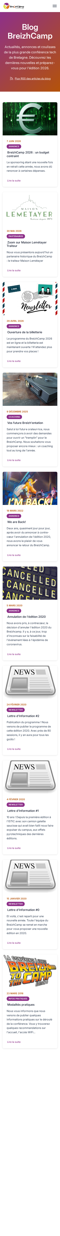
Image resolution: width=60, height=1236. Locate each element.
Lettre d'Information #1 (23, 810)
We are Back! (16, 522)
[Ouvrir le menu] (54, 6)
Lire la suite (13, 180)
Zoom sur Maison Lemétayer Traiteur (27, 243)
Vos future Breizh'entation (25, 423)
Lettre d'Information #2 (23, 716)
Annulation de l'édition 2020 (26, 616)
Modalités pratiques (20, 1004)
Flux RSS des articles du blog (33, 78)
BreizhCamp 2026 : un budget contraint (28, 154)
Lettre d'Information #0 (23, 910)
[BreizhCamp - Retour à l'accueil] (13, 5)
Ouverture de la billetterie (24, 332)
